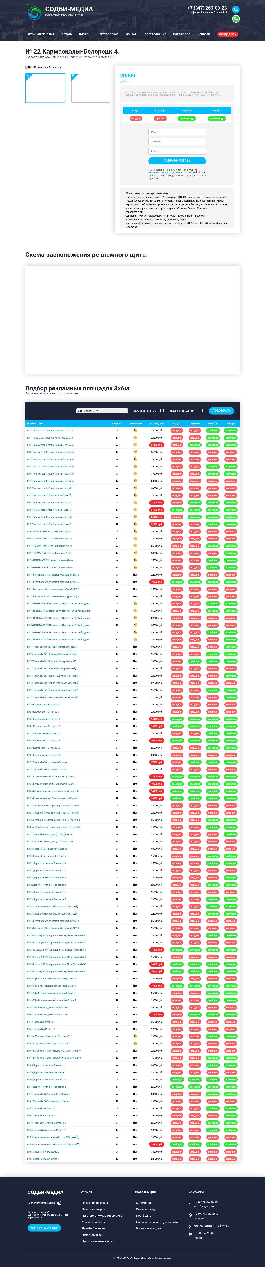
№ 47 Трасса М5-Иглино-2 (41, 1108)
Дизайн (84, 34)
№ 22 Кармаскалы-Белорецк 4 (43, 733)
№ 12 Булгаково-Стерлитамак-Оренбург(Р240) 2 (53, 589)
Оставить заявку (44, 1227)
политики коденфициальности (167, 172)
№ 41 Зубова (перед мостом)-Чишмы (47, 1007)
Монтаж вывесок (93, 1222)
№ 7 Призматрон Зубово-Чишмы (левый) (49, 517)
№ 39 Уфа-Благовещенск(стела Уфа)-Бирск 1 (51, 978)
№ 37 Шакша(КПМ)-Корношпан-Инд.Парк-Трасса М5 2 (56, 949)
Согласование (155, 34)
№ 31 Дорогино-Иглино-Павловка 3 (46, 863)
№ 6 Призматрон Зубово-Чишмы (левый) (49, 502)
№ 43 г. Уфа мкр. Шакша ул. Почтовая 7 (48, 1036)
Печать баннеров (93, 1209)
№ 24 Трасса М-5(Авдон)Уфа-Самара (47, 762)
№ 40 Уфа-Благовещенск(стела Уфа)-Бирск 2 (51, 993)
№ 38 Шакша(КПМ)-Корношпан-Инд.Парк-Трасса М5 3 (56, 964)
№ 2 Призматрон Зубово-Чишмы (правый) (50, 445)
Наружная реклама (39, 34)
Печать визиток (92, 1235)
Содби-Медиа (45, 1192)
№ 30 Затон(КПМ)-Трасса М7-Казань (47, 848)
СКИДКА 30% (227, 34)
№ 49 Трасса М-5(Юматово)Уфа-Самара (48, 1094)
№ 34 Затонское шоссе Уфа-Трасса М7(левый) (52, 906)
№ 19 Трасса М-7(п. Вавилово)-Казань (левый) (52, 690)
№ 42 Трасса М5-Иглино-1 (41, 1022)
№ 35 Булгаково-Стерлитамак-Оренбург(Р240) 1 (53, 921)
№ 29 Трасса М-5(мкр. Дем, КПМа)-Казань (50, 834)
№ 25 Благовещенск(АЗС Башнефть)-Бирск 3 (51, 776)
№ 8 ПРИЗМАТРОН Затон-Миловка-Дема (49, 531)
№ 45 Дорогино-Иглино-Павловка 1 (46, 1065)
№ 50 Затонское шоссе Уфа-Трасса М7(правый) (53, 1137)
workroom (165, 1258)
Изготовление (108, 34)
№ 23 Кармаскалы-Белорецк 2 (43, 747)
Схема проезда (146, 1209)
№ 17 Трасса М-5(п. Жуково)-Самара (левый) (51, 661)
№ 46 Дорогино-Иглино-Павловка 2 (46, 1079)
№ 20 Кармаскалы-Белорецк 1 (43, 704)
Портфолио (181, 34)
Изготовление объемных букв (102, 1215)
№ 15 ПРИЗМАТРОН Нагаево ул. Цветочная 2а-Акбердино (58, 632)
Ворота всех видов (149, 1228)
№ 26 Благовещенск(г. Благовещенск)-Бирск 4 (52, 791)
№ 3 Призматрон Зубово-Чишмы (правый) (50, 459)
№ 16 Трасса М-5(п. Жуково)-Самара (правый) (52, 646)
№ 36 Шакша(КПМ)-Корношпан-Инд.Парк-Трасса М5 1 (56, 935)
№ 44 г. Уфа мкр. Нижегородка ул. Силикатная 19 (54, 1050)
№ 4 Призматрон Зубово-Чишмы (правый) (50, 473)
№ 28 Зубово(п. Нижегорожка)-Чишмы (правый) (53, 820)
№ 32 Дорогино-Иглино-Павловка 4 (46, 877)
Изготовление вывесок (97, 1241)
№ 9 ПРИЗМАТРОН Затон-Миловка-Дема (49, 546)
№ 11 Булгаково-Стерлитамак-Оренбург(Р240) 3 (53, 574)
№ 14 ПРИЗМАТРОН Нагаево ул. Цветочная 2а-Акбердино (58, 618)
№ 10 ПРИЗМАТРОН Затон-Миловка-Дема (50, 560)
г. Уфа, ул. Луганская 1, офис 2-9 (208, 12)
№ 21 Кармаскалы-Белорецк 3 (43, 719)
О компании (144, 1202)
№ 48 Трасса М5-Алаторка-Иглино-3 (46, 1122)
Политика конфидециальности (157, 1222)
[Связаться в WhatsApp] (236, 19)
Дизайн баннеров (93, 1228)
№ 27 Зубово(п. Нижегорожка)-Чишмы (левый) (53, 805)
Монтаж (131, 34)
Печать (67, 34)
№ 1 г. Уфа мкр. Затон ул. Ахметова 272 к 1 (50, 430)
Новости (203, 34)
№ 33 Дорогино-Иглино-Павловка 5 (46, 892)
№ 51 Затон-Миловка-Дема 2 (43, 1151)
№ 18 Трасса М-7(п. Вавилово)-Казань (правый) (53, 675)
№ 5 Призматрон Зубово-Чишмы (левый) (49, 488)
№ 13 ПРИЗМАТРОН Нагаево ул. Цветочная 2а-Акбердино (58, 603)
